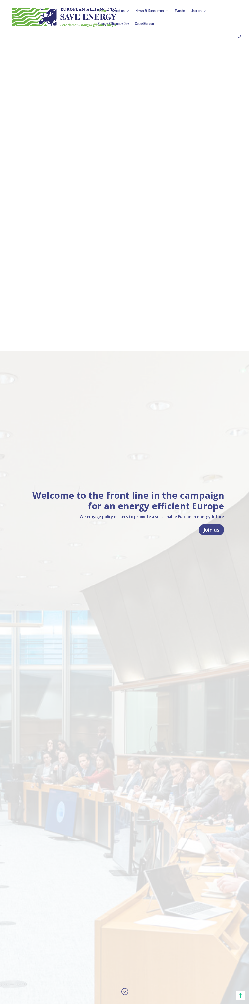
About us (118, 11)
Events (180, 11)
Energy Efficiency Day (113, 24)
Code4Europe (144, 24)
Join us (196, 11)
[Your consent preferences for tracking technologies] (240, 995)
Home (102, 11)
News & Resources (150, 11)
